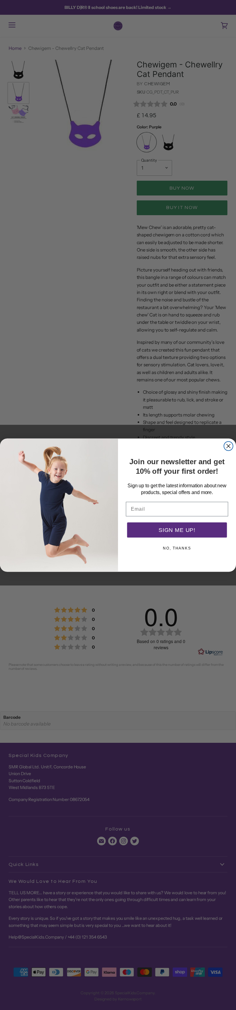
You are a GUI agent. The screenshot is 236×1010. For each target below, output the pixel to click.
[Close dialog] (228, 446)
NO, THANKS (177, 548)
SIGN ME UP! (177, 530)
